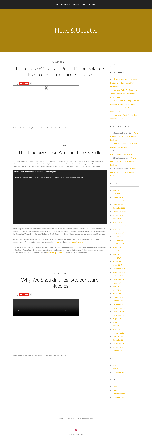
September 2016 (119, 279)
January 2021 (118, 204)
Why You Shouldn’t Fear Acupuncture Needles (59, 283)
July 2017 (116, 251)
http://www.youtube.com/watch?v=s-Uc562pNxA (47, 356)
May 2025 (117, 194)
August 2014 (118, 347)
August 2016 (118, 283)
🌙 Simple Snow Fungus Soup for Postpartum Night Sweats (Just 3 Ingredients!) (123, 82)
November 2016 (119, 272)
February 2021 (118, 201)
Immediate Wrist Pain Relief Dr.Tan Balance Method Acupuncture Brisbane (60, 71)
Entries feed (117, 390)
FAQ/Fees (91, 4)
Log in (115, 386)
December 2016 (119, 268)
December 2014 (119, 340)
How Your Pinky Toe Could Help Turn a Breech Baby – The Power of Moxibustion (123, 93)
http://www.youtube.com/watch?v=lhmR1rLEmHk (47, 128)
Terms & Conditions (85, 418)
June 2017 (117, 254)
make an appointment (56, 253)
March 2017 (117, 265)
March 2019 (117, 229)
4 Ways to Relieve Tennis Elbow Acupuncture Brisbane (124, 136)
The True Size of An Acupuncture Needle (59, 152)
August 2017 (118, 247)
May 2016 (117, 290)
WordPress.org (118, 397)
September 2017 (119, 244)
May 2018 (117, 236)
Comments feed (119, 394)
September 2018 (119, 233)
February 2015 (118, 333)
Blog (83, 4)
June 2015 (117, 326)
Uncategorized (118, 372)
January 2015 (118, 336)
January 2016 (118, 301)
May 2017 (117, 258)
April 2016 (117, 293)
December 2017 (119, 240)
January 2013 (118, 351)
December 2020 (119, 208)
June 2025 (117, 190)
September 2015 (119, 315)
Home (56, 4)
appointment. (77, 242)
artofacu (116, 143)
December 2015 (119, 304)
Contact (76, 4)
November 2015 (119, 308)
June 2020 (117, 219)
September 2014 (119, 343)
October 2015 (118, 311)
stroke (115, 369)
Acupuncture (65, 4)
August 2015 (118, 318)
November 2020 (119, 211)
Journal (115, 365)
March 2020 (117, 222)
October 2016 (118, 276)
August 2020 (118, 215)
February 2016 (118, 297)
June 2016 (117, 286)
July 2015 (116, 322)
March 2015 (117, 329)
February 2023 (118, 197)
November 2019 (119, 226)
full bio (57, 242)
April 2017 (117, 261)
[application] (60, 197)
